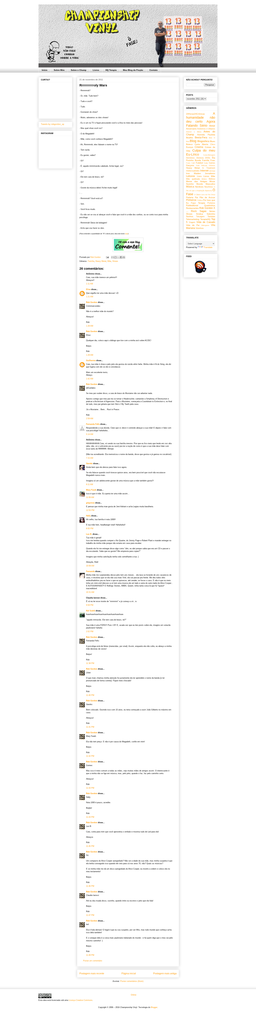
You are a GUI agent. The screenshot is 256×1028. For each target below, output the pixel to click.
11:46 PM (90, 886)
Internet (204, 170)
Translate (208, 247)
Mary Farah (91, 490)
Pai (196, 197)
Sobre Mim (59, 70)
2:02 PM (89, 631)
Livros (96, 70)
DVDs (207, 158)
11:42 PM (90, 756)
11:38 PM (90, 663)
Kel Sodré (90, 611)
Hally (88, 516)
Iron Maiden (193, 173)
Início (44, 70)
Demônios (190, 158)
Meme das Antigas (196, 181)
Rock (194, 211)
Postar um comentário (92, 961)
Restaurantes (192, 208)
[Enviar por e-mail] (112, 257)
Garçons (190, 165)
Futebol (199, 163)
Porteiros (211, 203)
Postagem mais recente (91, 973)
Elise (88, 289)
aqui (126, 234)
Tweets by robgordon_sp (52, 124)
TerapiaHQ (205, 219)
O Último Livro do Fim (202, 194)
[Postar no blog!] (115, 257)
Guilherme (91, 360)
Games (212, 163)
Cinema (199, 147)
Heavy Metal (100, 261)
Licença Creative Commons (80, 1000)
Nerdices (199, 187)
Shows (115, 261)
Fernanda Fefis (93, 424)
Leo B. (89, 534)
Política (200, 200)
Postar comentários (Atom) (131, 981)
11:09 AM (90, 497)
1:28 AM (89, 326)
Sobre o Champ (78, 70)
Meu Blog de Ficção (133, 70)
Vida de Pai (192, 225)
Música (190, 186)
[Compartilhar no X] (118, 257)
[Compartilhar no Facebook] (121, 257)
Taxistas (211, 216)
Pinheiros (191, 200)
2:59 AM (89, 418)
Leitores (190, 176)
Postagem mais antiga (165, 973)
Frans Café (190, 163)
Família (91, 261)
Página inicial (128, 973)
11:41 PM (90, 727)
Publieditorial (192, 205)
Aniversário (191, 128)
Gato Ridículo (201, 165)
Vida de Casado (205, 222)
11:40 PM (90, 695)
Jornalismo (210, 173)
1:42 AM (89, 379)
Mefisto (212, 179)
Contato (153, 70)
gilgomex (90, 503)
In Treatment (208, 168)
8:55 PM (89, 528)
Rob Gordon (91, 302)
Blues (212, 141)
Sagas (203, 211)
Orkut (213, 194)
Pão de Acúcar (207, 197)
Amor (212, 125)
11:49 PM (90, 955)
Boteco (189, 144)
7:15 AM (89, 458)
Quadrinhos (209, 205)
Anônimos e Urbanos (206, 129)
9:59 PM (89, 605)
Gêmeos (212, 165)
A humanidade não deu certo (200, 117)
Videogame (205, 225)
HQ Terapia (111, 70)
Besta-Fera (201, 137)
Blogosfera (203, 141)
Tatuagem (200, 217)
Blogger (154, 1007)
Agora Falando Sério (200, 123)
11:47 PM (90, 915)
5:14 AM (89, 434)
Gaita (206, 163)
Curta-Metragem (209, 155)
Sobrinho (211, 214)
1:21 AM (89, 297)
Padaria (189, 197)
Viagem (192, 222)
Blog (193, 141)
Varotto (89, 463)
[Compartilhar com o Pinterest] (123, 257)
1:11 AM (89, 284)
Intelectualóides (193, 171)
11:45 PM (90, 846)
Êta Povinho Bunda (200, 159)
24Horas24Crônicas (195, 114)
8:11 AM (89, 484)
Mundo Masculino (205, 184)
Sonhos (189, 216)
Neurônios (208, 187)
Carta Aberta (201, 144)
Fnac (212, 160)
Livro (199, 176)
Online (133, 995)
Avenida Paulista (206, 134)
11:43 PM (90, 788)
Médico (204, 179)
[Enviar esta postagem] (107, 257)
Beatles (189, 137)
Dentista (200, 158)
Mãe (109, 261)
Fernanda (90, 571)
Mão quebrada (193, 179)
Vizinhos (200, 228)
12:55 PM (90, 510)
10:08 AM (90, 566)
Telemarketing (192, 219)
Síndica (199, 214)
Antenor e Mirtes (193, 132)
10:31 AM (90, 592)
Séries (212, 211)
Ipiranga (212, 171)
